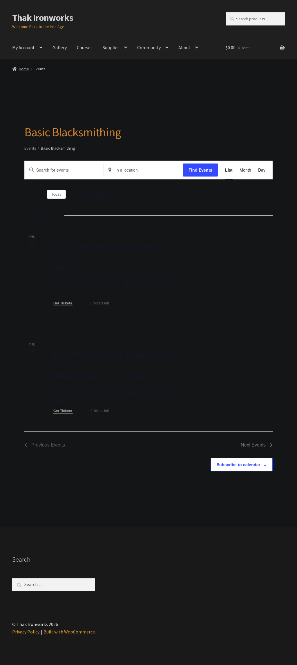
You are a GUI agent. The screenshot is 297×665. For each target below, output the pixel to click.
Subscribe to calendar (238, 464)
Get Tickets (63, 303)
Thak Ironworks (42, 17)
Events (30, 148)
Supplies (111, 47)
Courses (85, 47)
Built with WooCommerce (69, 632)
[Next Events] (39, 194)
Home (24, 68)
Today (56, 194)
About (184, 47)
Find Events (200, 170)
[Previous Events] (27, 194)
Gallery (59, 47)
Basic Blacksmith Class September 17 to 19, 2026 (115, 252)
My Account (23, 47)
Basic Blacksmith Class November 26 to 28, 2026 (114, 359)
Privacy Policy (25, 632)
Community (149, 47)
